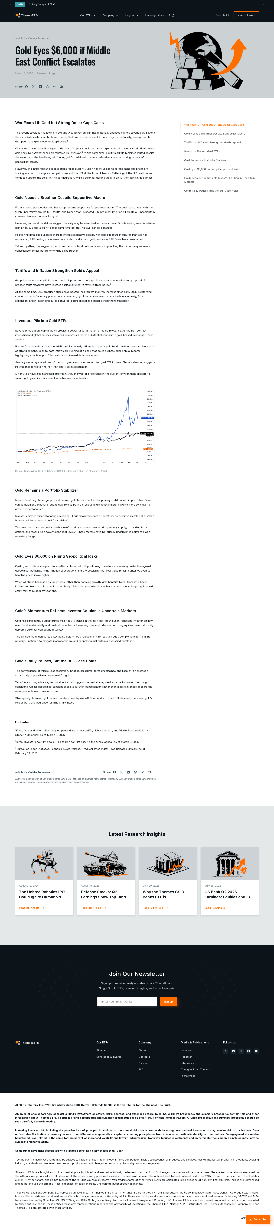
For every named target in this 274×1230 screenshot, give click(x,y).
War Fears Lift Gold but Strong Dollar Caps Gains (214, 124)
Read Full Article (29, 907)
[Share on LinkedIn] (40, 86)
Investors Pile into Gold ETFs (202, 151)
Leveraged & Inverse (108, 1056)
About (142, 1050)
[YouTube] (256, 1051)
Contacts (144, 1056)
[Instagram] (241, 1051)
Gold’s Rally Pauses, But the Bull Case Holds (211, 190)
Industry (186, 1050)
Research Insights (48, 73)
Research (186, 1056)
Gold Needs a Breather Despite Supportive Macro (214, 133)
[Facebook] (248, 1051)
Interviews (187, 1063)
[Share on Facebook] (26, 86)
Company (108, 15)
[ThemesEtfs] (27, 15)
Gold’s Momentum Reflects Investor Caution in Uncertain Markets (219, 179)
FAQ (141, 1069)
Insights (129, 15)
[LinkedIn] (233, 1051)
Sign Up (168, 1001)
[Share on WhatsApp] (47, 86)
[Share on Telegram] (54, 86)
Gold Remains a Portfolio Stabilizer (205, 160)
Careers (143, 1063)
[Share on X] (33, 86)
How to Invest (246, 15)
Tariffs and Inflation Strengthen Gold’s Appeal (212, 142)
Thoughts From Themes (195, 1069)
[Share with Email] (61, 86)
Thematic (102, 1050)
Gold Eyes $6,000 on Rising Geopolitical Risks (212, 169)
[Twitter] (225, 1051)
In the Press (188, 1075)
